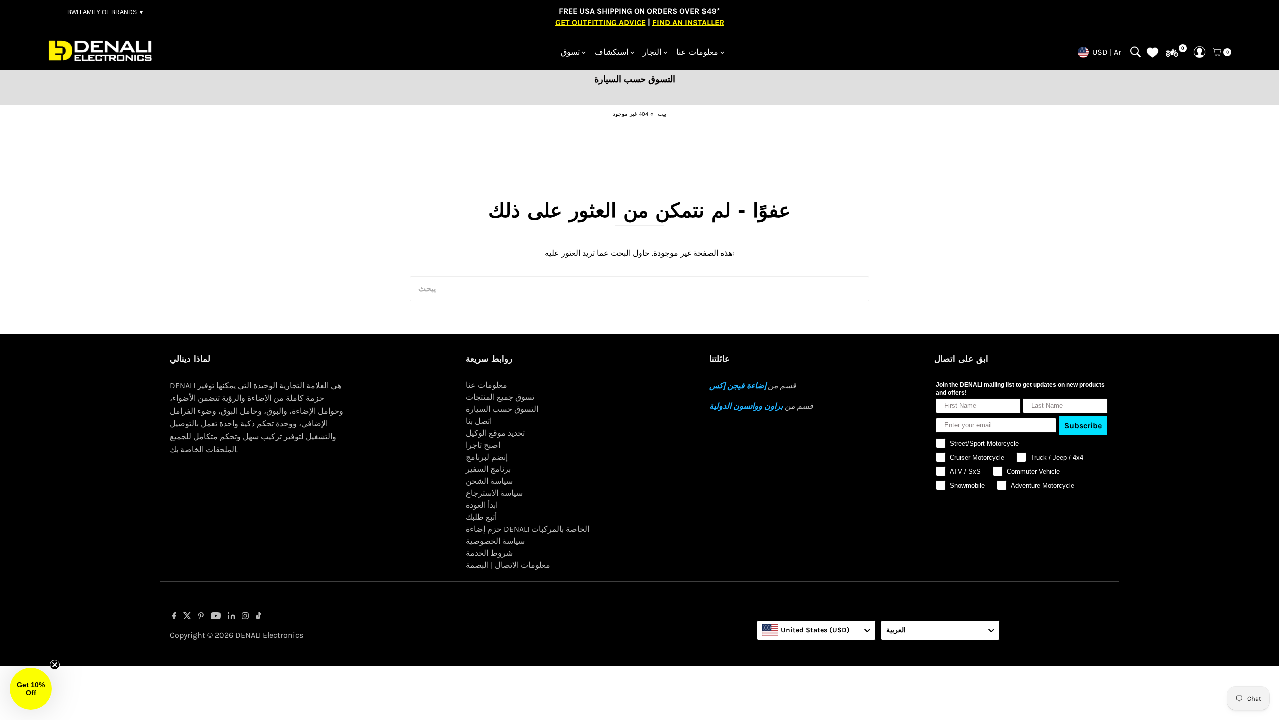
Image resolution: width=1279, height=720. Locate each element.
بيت (662, 114)
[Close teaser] (55, 665)
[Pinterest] (201, 617)
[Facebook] (174, 617)
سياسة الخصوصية (495, 541)
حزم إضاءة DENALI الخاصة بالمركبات (527, 529)
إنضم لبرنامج (487, 457)
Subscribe (1083, 425)
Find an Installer (688, 22)
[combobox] (816, 630)
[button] (31, 689)
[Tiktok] (258, 617)
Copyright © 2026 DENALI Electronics (236, 635)
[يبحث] (1135, 52)
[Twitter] (187, 617)
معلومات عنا (697, 52)
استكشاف (611, 52)
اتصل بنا (479, 421)
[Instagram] (245, 617)
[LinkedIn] (231, 617)
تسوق (570, 52)
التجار (652, 52)
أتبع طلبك (481, 517)
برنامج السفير (488, 469)
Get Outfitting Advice (600, 22)
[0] (1172, 53)
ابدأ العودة (482, 505)
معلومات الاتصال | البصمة (508, 565)
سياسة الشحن (489, 481)
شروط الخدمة (489, 553)
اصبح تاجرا (483, 445)
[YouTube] (216, 617)
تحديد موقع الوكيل (495, 433)
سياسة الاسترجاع (494, 493)
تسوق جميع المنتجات (500, 397)
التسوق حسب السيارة (502, 409)
